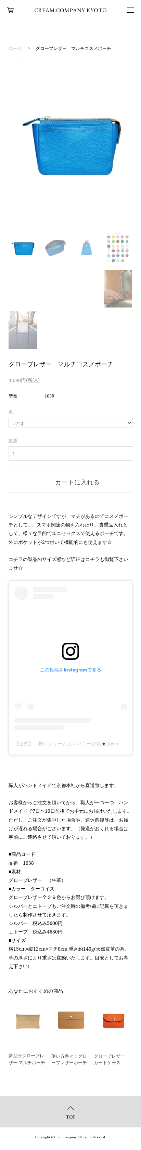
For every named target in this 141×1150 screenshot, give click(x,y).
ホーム (15, 48)
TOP (70, 1117)
